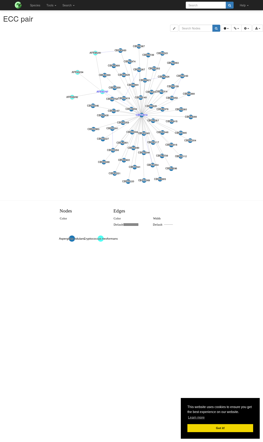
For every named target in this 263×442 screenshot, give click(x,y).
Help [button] (243, 5)
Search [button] (67, 5)
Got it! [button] (220, 428)
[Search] (230, 5)
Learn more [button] (196, 417)
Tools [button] (50, 5)
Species (35, 5)
